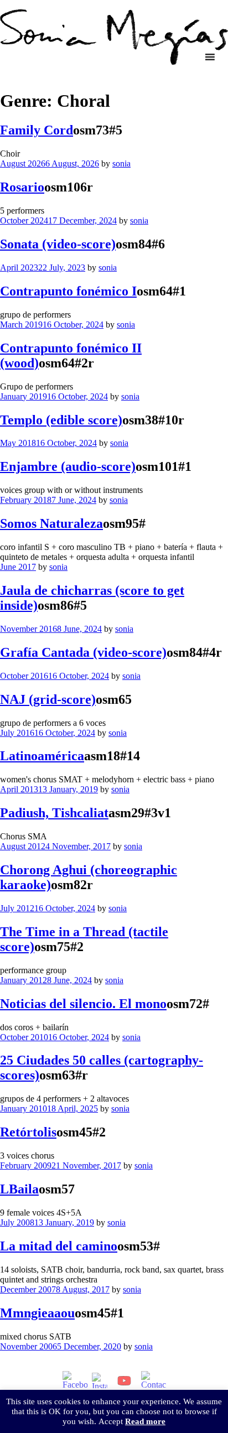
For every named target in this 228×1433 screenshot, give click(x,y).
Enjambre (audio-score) (68, 466)
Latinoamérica (42, 756)
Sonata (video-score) (58, 244)
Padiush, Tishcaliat (54, 813)
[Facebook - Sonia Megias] (75, 1380)
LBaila (19, 1189)
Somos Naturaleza (51, 523)
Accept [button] (111, 1421)
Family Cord (36, 130)
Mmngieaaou (37, 1313)
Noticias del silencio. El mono (83, 1003)
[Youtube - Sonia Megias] (124, 1380)
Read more (145, 1421)
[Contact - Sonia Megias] (153, 1380)
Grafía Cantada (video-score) (83, 652)
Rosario (22, 187)
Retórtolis (28, 1132)
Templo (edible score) (61, 420)
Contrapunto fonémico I (68, 291)
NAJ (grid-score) (48, 699)
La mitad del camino (58, 1246)
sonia (121, 163)
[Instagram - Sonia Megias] (99, 1380)
